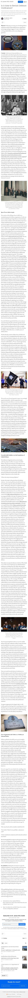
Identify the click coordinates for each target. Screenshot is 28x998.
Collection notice (22, 991)
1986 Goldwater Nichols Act (13, 494)
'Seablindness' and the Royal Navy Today (10, 947)
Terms (17, 991)
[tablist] (4, 943)
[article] (14, 950)
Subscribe (20, 1)
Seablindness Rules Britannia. (8, 956)
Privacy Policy (23, 928)
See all (3, 975)
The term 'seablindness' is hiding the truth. (10, 950)
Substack (8, 996)
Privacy (14, 991)
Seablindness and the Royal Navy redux (10, 958)
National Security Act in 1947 (15, 236)
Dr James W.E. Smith (8, 18)
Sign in (25, 1)
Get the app (19, 994)
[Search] (25, 943)
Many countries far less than (19, 505)
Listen (25, 18)
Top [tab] (2, 943)
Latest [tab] (6, 943)
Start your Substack (11, 994)
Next (24, 938)
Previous (5, 938)
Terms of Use (20, 927)
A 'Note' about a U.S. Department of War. (10, 965)
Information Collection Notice (13, 928)
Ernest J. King (23, 256)
